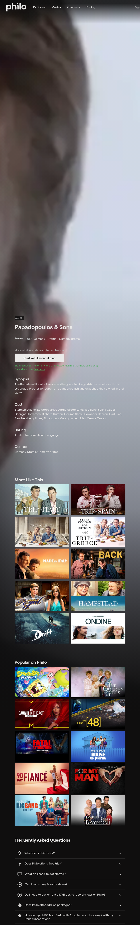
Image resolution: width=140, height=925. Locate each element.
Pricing (90, 7)
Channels (73, 7)
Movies (56, 7)
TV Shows (39, 7)
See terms (39, 369)
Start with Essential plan (39, 358)
